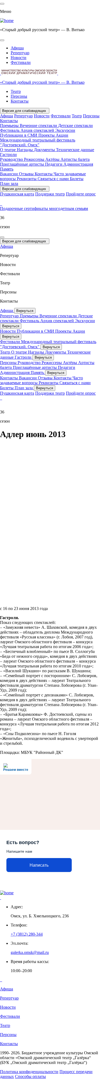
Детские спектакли (75, 125)
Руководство (12, 159)
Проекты (47, 135)
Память (6, 169)
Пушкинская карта (17, 194)
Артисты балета (75, 159)
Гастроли (8, 154)
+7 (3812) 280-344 (27, 934)
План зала (9, 183)
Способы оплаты (30, 1076)
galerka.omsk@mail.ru (30, 952)
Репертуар (20, 52)
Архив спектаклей (38, 130)
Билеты (76, 178)
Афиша (17, 48)
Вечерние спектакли (39, 125)
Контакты (20, 101)
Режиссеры (34, 159)
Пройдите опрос (81, 194)
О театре (8, 149)
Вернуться (24, 311)
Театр (16, 91)
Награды (25, 149)
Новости (18, 57)
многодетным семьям (68, 208)
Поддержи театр (50, 194)
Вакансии (9, 174)
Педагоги (54, 164)
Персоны (19, 96)
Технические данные (75, 149)
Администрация (78, 164)
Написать (39, 865)
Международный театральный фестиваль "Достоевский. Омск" (37, 142)
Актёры (53, 159)
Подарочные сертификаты (24, 208)
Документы (45, 149)
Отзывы (27, 174)
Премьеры (10, 125)
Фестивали (21, 62)
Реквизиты (27, 178)
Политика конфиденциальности (29, 1071)
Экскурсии (65, 130)
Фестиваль (10, 130)
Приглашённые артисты (22, 164)
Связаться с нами (54, 178)
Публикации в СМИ (19, 135)
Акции (62, 135)
